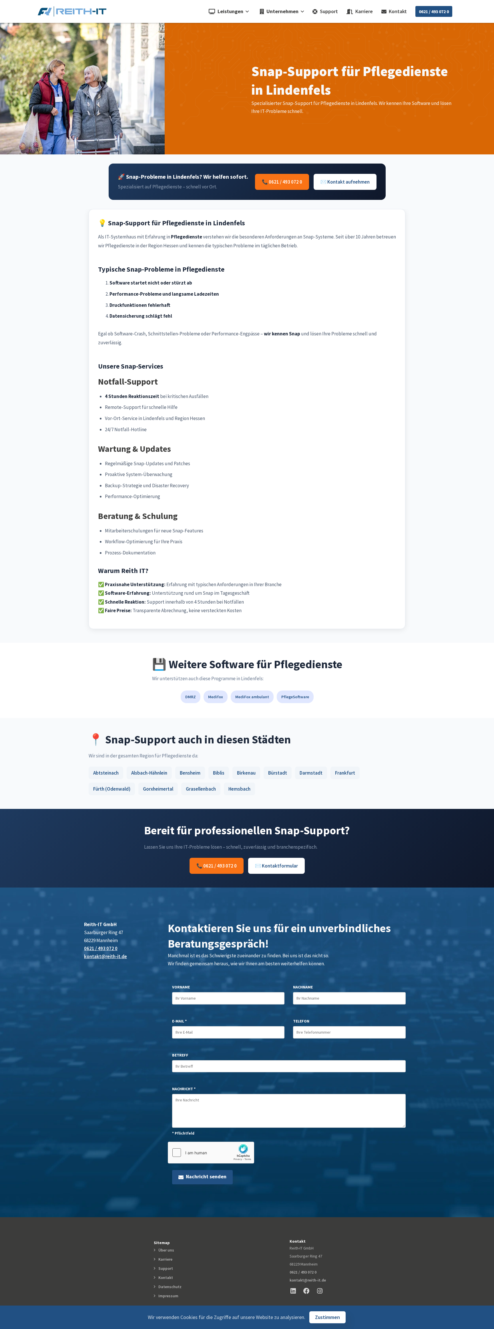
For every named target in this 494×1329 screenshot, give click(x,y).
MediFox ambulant (252, 696)
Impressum (167, 1295)
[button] (227, 11)
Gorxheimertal (158, 789)
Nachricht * (184, 1088)
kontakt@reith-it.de (105, 956)
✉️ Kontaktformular (276, 866)
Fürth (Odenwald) (111, 789)
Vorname (181, 987)
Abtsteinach (106, 773)
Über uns (165, 1250)
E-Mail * (179, 1021)
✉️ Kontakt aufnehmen (345, 182)
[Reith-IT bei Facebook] (309, 1291)
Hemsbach (239, 789)
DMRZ (190, 696)
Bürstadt (277, 773)
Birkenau (246, 773)
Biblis (218, 773)
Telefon (301, 1021)
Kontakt (397, 11)
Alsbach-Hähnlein (149, 773)
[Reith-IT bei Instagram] (322, 1291)
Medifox (215, 696)
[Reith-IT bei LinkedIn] (296, 1291)
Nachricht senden (205, 1176)
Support (328, 11)
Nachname (303, 987)
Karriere (363, 11)
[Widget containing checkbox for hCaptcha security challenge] (211, 1152)
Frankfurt (345, 773)
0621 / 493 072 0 (434, 11)
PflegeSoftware (295, 696)
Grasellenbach (201, 789)
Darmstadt (311, 773)
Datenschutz (169, 1286)
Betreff (180, 1055)
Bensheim (190, 773)
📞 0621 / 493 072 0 (282, 182)
